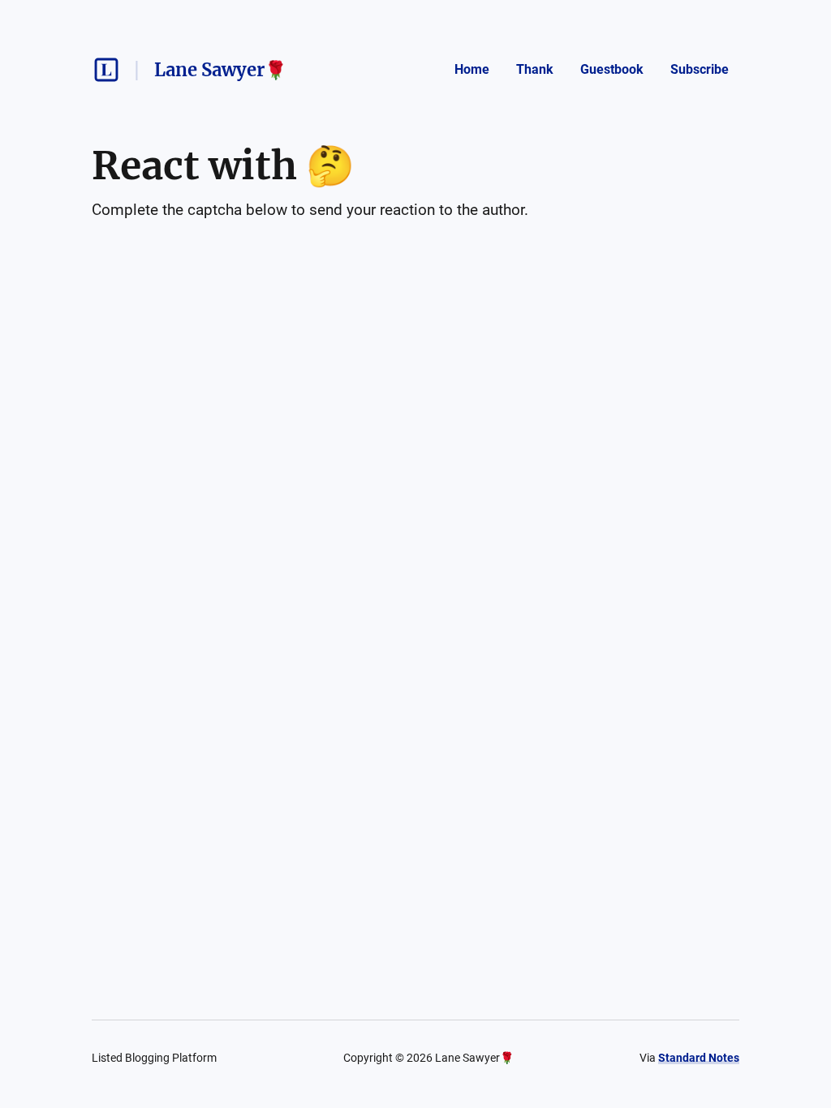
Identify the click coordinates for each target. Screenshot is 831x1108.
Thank (534, 69)
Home (471, 69)
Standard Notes (698, 1057)
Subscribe (699, 69)
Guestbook (612, 69)
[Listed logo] (106, 70)
